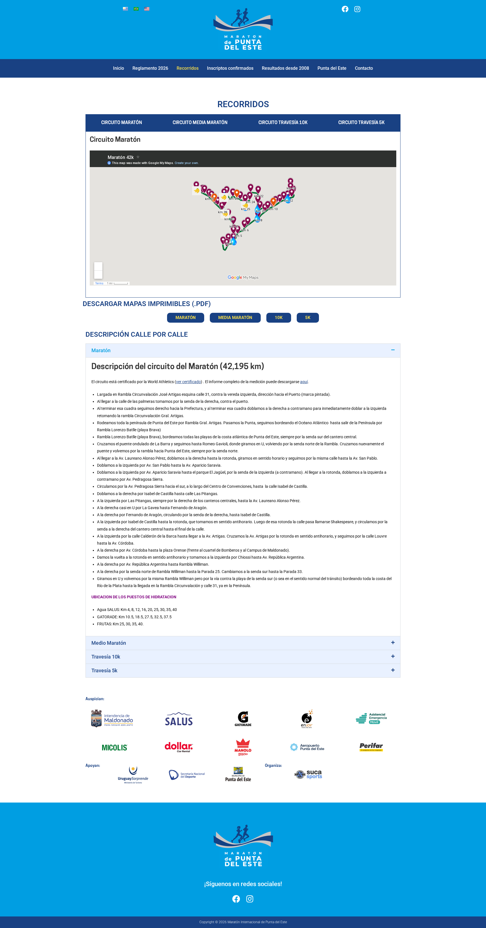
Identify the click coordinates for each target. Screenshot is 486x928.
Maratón (101, 350)
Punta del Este (332, 68)
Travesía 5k (104, 670)
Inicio (118, 68)
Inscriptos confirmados (230, 68)
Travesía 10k (105, 657)
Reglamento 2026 (150, 68)
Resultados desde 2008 (285, 68)
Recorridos (188, 68)
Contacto (364, 68)
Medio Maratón (108, 643)
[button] (243, 350)
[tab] (122, 123)
